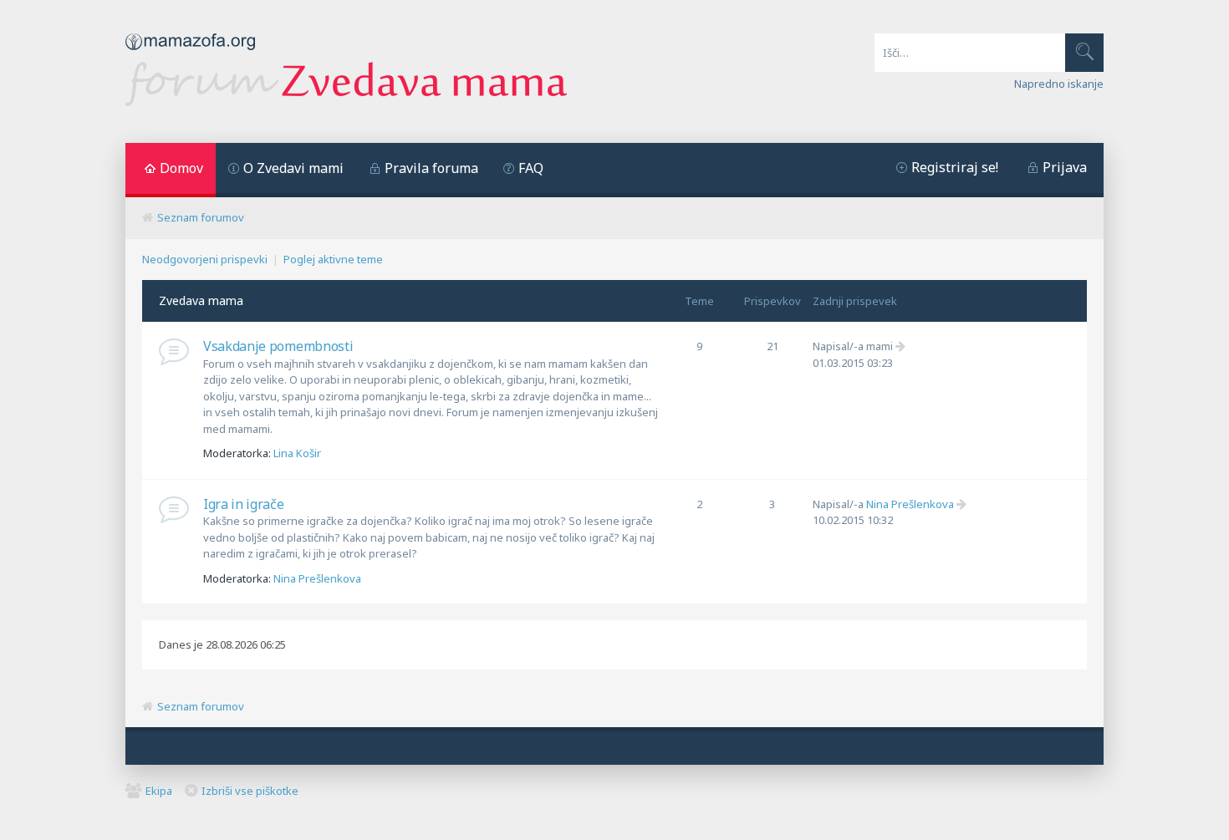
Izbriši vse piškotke (249, 790)
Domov (181, 168)
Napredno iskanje (1059, 83)
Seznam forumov (200, 217)
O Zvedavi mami (293, 168)
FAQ (530, 168)
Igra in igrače (243, 504)
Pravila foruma (431, 168)
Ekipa (158, 790)
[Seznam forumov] (346, 101)
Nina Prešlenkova (317, 578)
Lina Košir (297, 453)
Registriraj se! (954, 167)
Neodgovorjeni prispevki (205, 259)
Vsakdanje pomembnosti (278, 346)
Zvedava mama (201, 300)
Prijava (1065, 167)
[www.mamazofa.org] (190, 54)
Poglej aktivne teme (333, 259)
